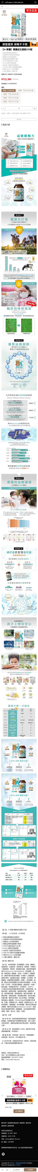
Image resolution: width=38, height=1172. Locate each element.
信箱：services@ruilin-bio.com (10, 1139)
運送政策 (4, 1126)
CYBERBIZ (18, 1165)
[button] (35, 1095)
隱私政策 (28, 1123)
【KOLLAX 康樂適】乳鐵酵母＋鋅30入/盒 (19, 1103)
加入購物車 (16, 1170)
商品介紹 (19, 119)
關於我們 (4, 1123)
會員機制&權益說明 (13, 1123)
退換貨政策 (10, 1126)
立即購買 (30, 1170)
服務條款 (22, 1123)
